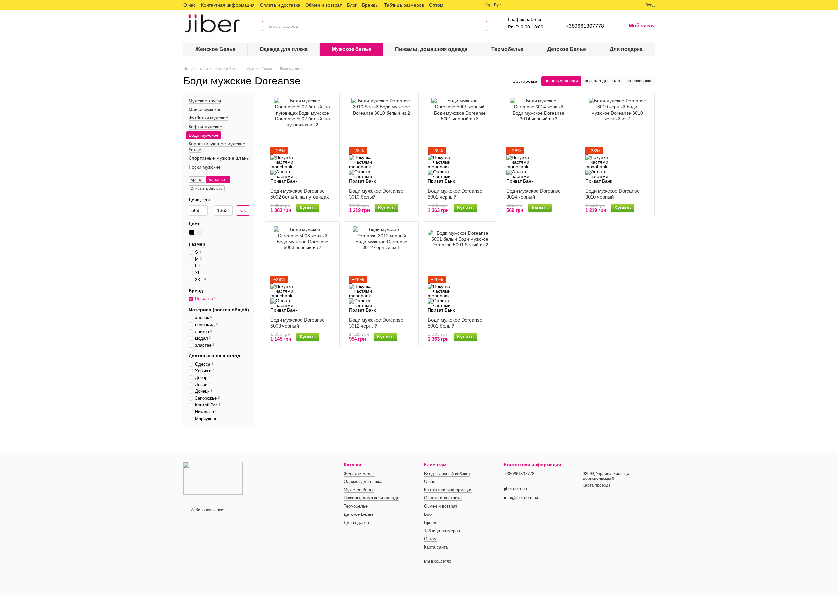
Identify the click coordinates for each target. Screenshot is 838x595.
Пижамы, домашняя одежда (431, 49)
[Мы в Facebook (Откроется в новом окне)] (452, 5)
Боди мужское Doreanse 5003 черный (297, 323)
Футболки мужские (208, 118)
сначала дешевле (602, 80)
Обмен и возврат (323, 5)
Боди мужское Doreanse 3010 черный (612, 194)
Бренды (370, 5)
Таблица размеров (404, 5)
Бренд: (197, 179)
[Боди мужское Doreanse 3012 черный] (381, 269)
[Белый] (199, 232)
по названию (639, 80)
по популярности (561, 80)
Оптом (436, 5)
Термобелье (507, 49)
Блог (352, 5)
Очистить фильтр (207, 188)
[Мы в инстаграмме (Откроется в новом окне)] (468, 5)
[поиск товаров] (482, 26)
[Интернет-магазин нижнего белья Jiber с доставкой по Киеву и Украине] (213, 478)
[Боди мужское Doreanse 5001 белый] (460, 269)
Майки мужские (205, 109)
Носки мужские (205, 167)
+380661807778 (585, 26)
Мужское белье (351, 49)
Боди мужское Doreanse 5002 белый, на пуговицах (299, 194)
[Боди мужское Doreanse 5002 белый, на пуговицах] (302, 140)
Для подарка (626, 49)
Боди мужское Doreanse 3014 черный (533, 194)
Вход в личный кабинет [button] (447, 473)
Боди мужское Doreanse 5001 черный (455, 194)
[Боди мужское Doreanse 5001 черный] (460, 140)
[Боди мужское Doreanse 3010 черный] (617, 140)
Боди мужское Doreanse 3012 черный (376, 323)
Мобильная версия (207, 510)
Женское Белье (215, 49)
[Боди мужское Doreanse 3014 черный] (538, 140)
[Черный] (192, 232)
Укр (488, 5)
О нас (189, 5)
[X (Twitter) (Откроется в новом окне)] (460, 5)
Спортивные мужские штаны (219, 158)
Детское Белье (566, 49)
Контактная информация (228, 5)
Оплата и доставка (280, 5)
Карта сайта (436, 547)
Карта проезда (596, 485)
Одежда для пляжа (284, 49)
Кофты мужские (205, 126)
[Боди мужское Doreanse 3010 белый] (381, 140)
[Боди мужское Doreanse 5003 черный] (302, 269)
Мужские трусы (205, 100)
